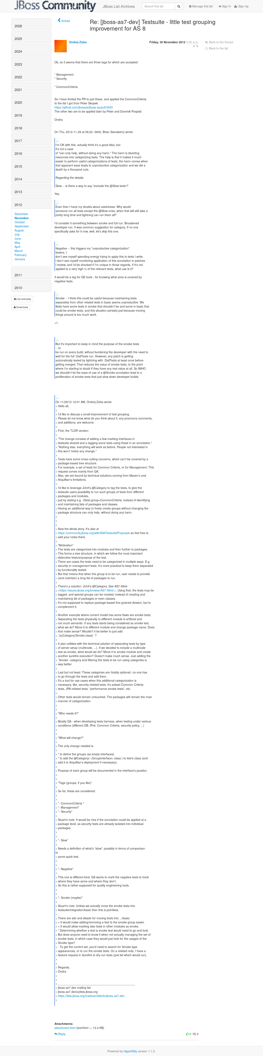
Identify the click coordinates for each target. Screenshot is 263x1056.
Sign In (226, 6)
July (17, 234)
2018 (18, 127)
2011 (18, 274)
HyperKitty (130, 1051)
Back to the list (218, 48)
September (22, 226)
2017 (18, 140)
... (57, 140)
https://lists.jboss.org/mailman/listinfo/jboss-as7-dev (91, 996)
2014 (18, 179)
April (17, 247)
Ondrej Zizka (78, 42)
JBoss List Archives (119, 6)
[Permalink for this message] (197, 46)
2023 (18, 64)
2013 (18, 191)
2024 (18, 51)
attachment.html (64, 1028)
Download (22, 307)
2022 (18, 76)
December (21, 214)
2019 (18, 115)
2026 (18, 25)
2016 (18, 153)
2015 (18, 166)
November (22, 218)
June (18, 238)
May (17, 242)
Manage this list (202, 6)
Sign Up (243, 6)
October (20, 222)
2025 (18, 38)
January (20, 259)
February (21, 255)
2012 (18, 204)
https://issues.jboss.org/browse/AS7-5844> (87, 590)
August (19, 230)
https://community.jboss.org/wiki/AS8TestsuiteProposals (94, 533)
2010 (18, 287)
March (19, 251)
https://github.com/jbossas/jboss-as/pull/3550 (83, 107)
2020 (18, 102)
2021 (18, 89)
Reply (61, 1034)
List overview (23, 299)
